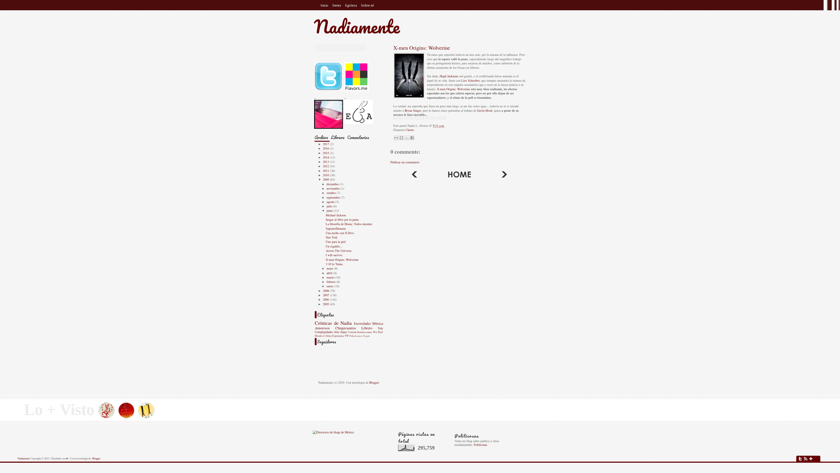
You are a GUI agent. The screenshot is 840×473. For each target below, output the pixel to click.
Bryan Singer (413, 110)
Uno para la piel (336, 242)
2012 (326, 166)
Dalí (380, 332)
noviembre (334, 188)
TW (347, 336)
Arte (336, 332)
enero (330, 286)
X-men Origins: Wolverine (421, 47)
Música (377, 323)
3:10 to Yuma (334, 264)
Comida (352, 332)
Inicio (324, 5)
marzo (331, 277)
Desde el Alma (323, 336)
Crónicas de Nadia (333, 322)
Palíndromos (356, 335)
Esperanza (338, 336)
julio (330, 206)
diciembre (333, 184)
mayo (330, 268)
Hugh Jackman (449, 76)
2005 (326, 304)
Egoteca (351, 5)
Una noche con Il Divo (340, 233)
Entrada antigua (414, 175)
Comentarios (358, 137)
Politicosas (480, 445)
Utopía (366, 335)
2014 (326, 157)
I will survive (334, 255)
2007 (326, 295)
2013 (326, 162)
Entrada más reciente (505, 175)
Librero (338, 137)
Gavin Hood (484, 110)
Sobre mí (367, 5)
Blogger (374, 382)
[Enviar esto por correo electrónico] (396, 138)
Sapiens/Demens (336, 228)
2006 (326, 299)
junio (330, 210)
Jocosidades (362, 323)
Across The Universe (339, 251)
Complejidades (324, 332)
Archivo (321, 137)
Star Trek (331, 237)
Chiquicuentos (345, 327)
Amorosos (322, 327)
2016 (326, 148)
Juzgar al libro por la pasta (342, 219)
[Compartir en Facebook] (412, 138)
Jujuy (343, 332)
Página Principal (459, 175)
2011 (326, 171)
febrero (331, 282)
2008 (326, 291)
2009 (326, 179)
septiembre (334, 197)
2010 (326, 175)
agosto (331, 202)
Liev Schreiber (470, 80)
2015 (326, 153)
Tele (380, 328)
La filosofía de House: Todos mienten (349, 224)
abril (330, 273)
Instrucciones (364, 332)
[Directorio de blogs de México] (333, 432)
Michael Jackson (336, 215)
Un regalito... (334, 246)
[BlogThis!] (401, 138)
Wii (375, 332)
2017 (326, 144)
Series (336, 5)
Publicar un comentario (404, 162)
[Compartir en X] (407, 138)
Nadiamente (357, 26)
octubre (332, 193)
